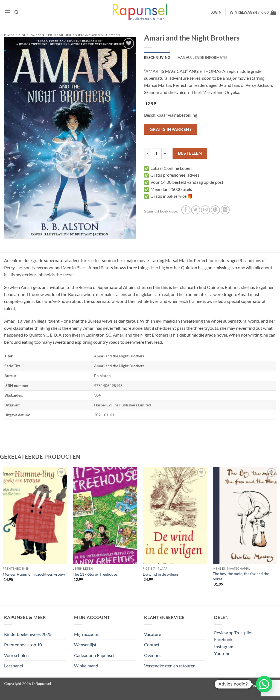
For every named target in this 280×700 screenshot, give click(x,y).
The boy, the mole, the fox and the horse (241, 576)
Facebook (223, 639)
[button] (7, 12)
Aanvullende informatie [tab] (203, 57)
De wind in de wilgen (160, 574)
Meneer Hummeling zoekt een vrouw (34, 574)
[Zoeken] (16, 12)
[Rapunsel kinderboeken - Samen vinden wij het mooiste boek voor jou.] (140, 12)
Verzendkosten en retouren (170, 665)
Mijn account (86, 634)
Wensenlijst (85, 644)
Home (9, 35)
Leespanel (13, 665)
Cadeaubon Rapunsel (94, 655)
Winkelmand (86, 665)
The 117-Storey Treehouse (95, 574)
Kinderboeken (31, 35)
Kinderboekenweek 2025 (27, 634)
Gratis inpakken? (170, 129)
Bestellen (190, 153)
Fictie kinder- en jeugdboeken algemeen (84, 35)
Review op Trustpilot (233, 632)
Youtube (222, 653)
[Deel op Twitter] (195, 209)
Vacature (152, 634)
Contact (151, 644)
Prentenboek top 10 (23, 644)
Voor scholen (16, 655)
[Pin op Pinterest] (215, 209)
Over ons (152, 655)
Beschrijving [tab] (157, 57)
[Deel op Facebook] (185, 209)
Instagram (223, 646)
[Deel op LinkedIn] (225, 209)
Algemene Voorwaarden (255, 685)
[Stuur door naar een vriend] (205, 209)
